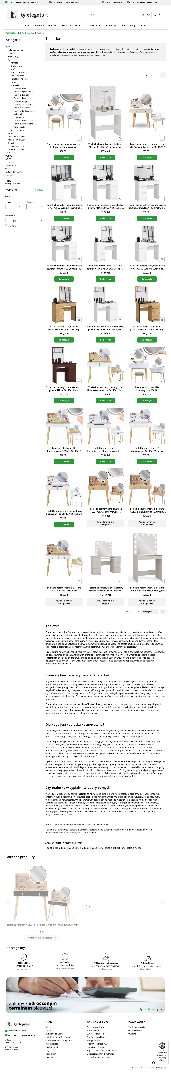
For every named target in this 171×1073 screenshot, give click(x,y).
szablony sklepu (139, 1068)
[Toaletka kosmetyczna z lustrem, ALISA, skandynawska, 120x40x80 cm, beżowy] (147, 487)
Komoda (14, 62)
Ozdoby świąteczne (16, 146)
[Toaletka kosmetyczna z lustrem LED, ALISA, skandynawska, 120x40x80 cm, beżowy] (105, 487)
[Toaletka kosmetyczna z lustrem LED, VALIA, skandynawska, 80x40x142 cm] (64, 113)
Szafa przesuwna (18, 72)
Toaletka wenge (20, 101)
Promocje (9, 175)
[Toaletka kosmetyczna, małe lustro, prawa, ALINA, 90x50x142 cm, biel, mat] (105, 305)
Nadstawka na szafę (19, 79)
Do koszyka (64, 157)
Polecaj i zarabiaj (52, 1044)
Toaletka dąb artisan (22, 98)
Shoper (161, 1068)
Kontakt (48, 1030)
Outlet (8, 168)
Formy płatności (94, 1030)
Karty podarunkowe (13, 172)
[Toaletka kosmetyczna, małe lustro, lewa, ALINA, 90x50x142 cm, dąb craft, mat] (64, 305)
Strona (147, 75)
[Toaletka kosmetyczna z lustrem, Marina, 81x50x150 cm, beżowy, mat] (147, 558)
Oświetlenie (13, 143)
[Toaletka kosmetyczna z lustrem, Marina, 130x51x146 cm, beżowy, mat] (105, 558)
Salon (10, 133)
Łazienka (11, 53)
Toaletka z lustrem (21, 107)
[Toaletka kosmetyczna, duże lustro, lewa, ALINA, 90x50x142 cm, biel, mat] (64, 183)
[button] (148, 15)
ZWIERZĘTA (10, 165)
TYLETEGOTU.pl (11, 33)
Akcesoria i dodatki (16, 149)
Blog (47, 1050)
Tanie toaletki (19, 127)
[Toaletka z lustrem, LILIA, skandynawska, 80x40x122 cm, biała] (147, 427)
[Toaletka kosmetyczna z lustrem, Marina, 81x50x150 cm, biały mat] (105, 112)
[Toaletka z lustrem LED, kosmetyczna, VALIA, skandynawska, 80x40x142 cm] (147, 366)
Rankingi (49, 1057)
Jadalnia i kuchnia (15, 50)
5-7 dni (13, 226)
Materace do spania (16, 136)
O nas (47, 1027)
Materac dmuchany (16, 140)
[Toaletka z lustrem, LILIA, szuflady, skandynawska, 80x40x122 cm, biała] (64, 488)
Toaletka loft (19, 117)
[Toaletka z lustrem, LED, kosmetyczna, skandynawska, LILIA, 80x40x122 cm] (105, 427)
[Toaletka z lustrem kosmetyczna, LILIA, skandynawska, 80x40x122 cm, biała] (105, 366)
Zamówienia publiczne (96, 1037)
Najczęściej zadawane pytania (100, 1057)
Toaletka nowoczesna (23, 120)
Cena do (30, 202)
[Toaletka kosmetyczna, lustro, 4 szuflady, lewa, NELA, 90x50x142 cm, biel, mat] (105, 244)
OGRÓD (8, 156)
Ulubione (132, 1033)
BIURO (8, 152)
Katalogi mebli (51, 1047)
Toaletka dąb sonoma (23, 91)
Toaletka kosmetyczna (23, 123)
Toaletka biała (19, 88)
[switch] (162, 1060)
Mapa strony (50, 1054)
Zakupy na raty (93, 1040)
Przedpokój (13, 56)
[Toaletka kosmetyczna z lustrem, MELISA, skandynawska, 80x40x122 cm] (147, 113)
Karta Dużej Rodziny (96, 1047)
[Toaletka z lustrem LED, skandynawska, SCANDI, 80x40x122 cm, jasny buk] (64, 427)
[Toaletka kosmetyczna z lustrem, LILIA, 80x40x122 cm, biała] (64, 558)
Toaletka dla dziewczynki (24, 111)
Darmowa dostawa (95, 1027)
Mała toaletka (19, 114)
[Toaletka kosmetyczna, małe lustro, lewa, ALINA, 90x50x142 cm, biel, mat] (147, 244)
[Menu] (166, 1042)
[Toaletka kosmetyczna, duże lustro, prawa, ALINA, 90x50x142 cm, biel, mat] (105, 183)
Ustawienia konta (135, 1030)
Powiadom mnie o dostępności (105, 523)
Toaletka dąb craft (21, 95)
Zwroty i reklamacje (95, 1033)
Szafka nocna (16, 66)
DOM (22, 33)
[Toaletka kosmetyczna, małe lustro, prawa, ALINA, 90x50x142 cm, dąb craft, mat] (147, 305)
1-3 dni (13, 221)
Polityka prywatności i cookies (58, 1037)
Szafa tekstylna (17, 75)
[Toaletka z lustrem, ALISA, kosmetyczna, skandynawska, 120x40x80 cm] (42, 893)
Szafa (13, 69)
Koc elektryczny (17, 130)
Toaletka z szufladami (22, 104)
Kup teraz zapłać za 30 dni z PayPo (102, 1050)
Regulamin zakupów (54, 1033)
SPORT (8, 162)
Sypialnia (30, 33)
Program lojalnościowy (97, 1044)
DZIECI (8, 159)
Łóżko (13, 82)
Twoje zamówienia (136, 1027)
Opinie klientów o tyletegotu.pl (58, 1040)
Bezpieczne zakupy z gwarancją (100, 1054)
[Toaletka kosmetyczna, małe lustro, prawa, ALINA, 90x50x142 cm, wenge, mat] (64, 366)
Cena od (9, 202)
